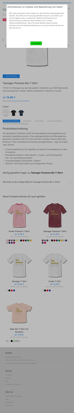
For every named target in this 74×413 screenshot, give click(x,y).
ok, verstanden (36, 43)
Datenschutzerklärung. (18, 23)
